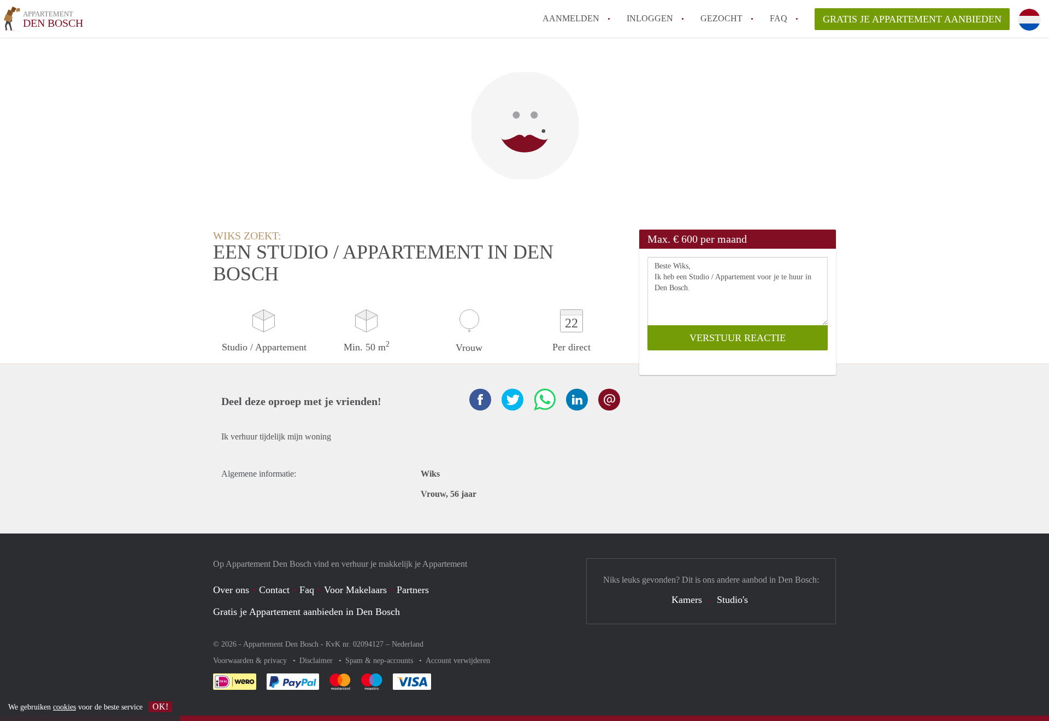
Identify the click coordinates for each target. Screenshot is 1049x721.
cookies (64, 707)
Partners (413, 589)
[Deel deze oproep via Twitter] (512, 400)
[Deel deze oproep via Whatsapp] (545, 400)
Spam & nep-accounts (380, 660)
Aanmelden (571, 18)
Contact (274, 589)
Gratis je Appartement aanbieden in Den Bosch (306, 611)
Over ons (231, 589)
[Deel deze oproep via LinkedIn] (577, 400)
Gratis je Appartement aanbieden (912, 19)
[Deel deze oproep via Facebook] (480, 400)
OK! (160, 706)
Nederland (407, 644)
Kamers (686, 599)
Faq (306, 589)
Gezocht (721, 18)
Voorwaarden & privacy (251, 660)
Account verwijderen (458, 660)
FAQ (778, 18)
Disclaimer (317, 660)
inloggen (650, 18)
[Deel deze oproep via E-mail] (609, 400)
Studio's (732, 599)
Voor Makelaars (355, 589)
